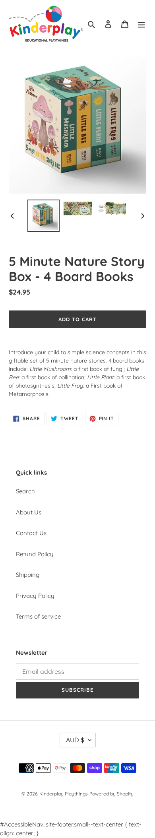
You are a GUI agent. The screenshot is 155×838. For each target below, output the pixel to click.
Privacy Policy (35, 595)
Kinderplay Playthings (63, 794)
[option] (44, 216)
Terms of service (38, 616)
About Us (28, 512)
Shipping (27, 574)
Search (25, 491)
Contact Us (31, 533)
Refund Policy (35, 554)
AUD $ (75, 740)
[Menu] (141, 24)
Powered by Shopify (111, 794)
